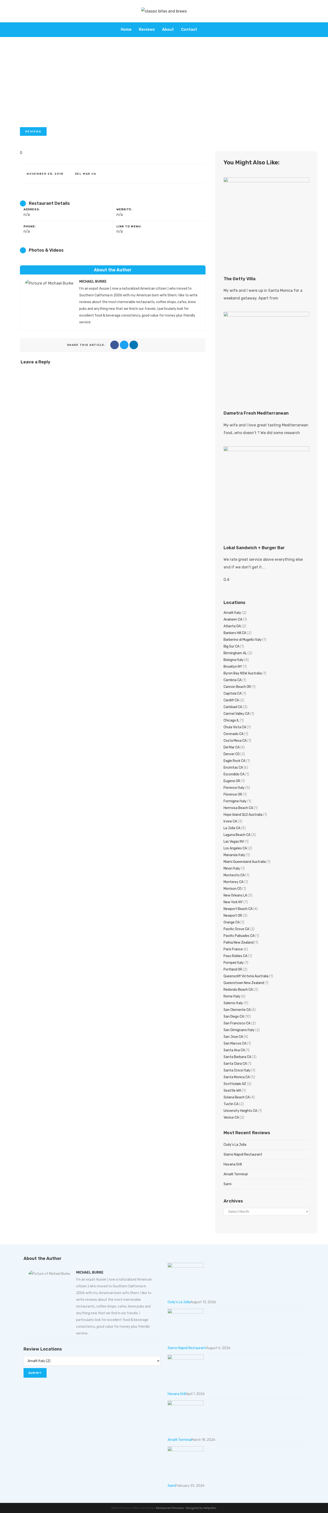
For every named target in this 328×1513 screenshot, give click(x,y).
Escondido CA (234, 774)
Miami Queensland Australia (245, 862)
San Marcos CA (235, 1043)
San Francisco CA (237, 1023)
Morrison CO (233, 889)
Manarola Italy (234, 855)
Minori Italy (232, 868)
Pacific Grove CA (236, 929)
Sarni (227, 1184)
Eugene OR (232, 781)
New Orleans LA (235, 895)
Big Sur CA (231, 646)
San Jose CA (233, 1037)
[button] (33, 131)
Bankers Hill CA (235, 633)
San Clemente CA (237, 1010)
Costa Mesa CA (235, 741)
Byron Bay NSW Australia (243, 673)
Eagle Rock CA (234, 761)
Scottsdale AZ (235, 1084)
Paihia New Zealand (239, 942)
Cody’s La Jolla (235, 1145)
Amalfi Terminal (236, 1174)
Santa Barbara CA (237, 1057)
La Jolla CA (232, 828)
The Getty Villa (239, 278)
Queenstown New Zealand (244, 983)
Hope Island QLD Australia (243, 815)
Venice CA (231, 1117)
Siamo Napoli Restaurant (243, 1154)
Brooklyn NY (233, 667)
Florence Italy (234, 788)
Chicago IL (231, 720)
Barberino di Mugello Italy (243, 640)
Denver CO (232, 754)
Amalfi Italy (232, 613)
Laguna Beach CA (237, 835)
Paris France (233, 949)
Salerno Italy (233, 1003)
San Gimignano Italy (239, 1030)
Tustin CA (231, 1104)
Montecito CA (234, 875)
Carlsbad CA (233, 707)
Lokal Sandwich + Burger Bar (254, 547)
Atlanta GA (232, 626)
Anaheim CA (233, 619)
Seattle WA (232, 1091)
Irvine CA (230, 821)
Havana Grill (233, 1164)
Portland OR (233, 969)
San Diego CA (234, 1017)
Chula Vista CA (235, 727)
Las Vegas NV (234, 842)
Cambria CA (233, 680)
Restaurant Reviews (170, 1508)
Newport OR (233, 916)
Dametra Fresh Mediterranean (256, 413)
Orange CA (232, 922)
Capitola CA (233, 693)
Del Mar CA (85, 173)
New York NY (233, 902)
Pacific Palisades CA (239, 936)
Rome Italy (232, 996)
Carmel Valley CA (236, 714)
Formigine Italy (235, 801)
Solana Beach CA (237, 1097)
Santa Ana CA (234, 1050)
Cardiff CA (231, 700)
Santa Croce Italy (237, 1070)
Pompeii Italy (234, 963)
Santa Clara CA (235, 1064)
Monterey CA (233, 882)
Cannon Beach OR (237, 687)
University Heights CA (240, 1111)
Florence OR (233, 794)
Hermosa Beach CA (238, 808)
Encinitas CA (233, 768)
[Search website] (206, 29)
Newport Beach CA (238, 909)
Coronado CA (233, 734)
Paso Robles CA (235, 956)
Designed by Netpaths (201, 1508)
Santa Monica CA (237, 1077)
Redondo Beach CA (238, 990)
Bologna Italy (234, 660)
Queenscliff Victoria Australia (246, 976)
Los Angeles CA (235, 848)
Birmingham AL (235, 653)
